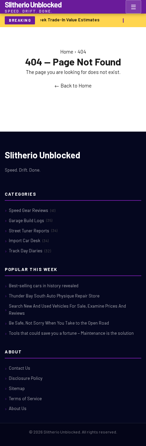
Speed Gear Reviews (32, 210)
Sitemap (17, 388)
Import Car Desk (29, 240)
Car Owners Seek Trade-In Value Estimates (55, 19)
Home (66, 52)
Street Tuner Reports (33, 230)
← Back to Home (73, 85)
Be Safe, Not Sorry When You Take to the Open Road (59, 323)
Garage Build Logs (30, 220)
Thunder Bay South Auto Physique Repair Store (54, 295)
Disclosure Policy (25, 378)
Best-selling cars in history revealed (43, 285)
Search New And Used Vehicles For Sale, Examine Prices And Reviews (67, 309)
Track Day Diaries (30, 250)
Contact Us (19, 368)
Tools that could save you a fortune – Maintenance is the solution (71, 333)
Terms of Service (25, 398)
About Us (17, 408)
